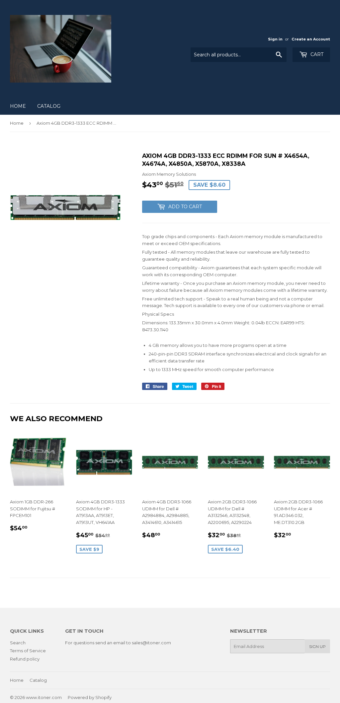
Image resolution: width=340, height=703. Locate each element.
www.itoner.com (44, 697)
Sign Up (317, 646)
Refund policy (25, 659)
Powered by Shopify (90, 697)
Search (18, 642)
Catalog (48, 106)
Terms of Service (28, 650)
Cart (316, 54)
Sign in (275, 39)
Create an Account (311, 39)
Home (18, 106)
